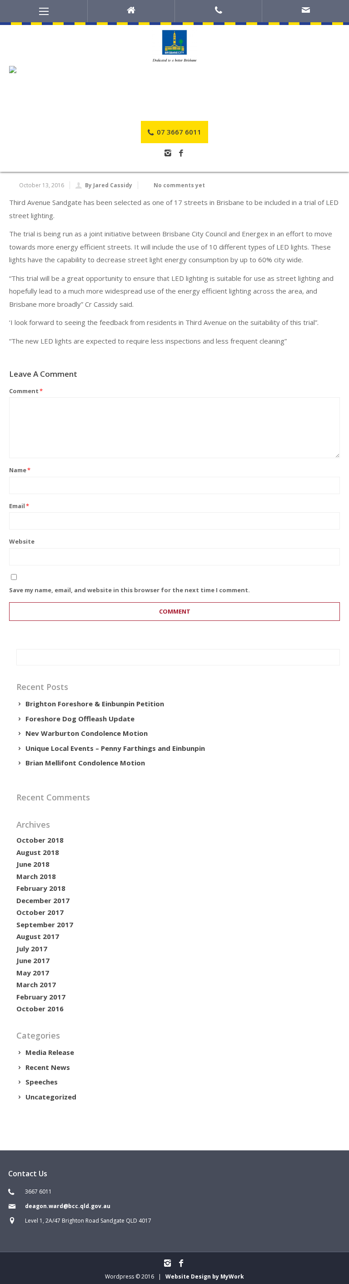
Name (19, 470)
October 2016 (40, 1008)
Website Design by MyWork (204, 1276)
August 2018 (37, 852)
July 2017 (31, 948)
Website (22, 541)
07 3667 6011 (178, 131)
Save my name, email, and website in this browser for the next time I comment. (129, 590)
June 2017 (33, 960)
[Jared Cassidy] (174, 69)
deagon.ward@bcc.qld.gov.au (67, 1206)
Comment (26, 391)
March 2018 (36, 876)
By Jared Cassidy (108, 185)
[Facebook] (181, 153)
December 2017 (43, 900)
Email (19, 506)
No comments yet (179, 185)
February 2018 (40, 888)
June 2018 (33, 864)
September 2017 (44, 924)
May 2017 (32, 972)
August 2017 (37, 936)
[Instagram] (167, 153)
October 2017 (40, 912)
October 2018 (40, 839)
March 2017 (36, 984)
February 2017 (40, 996)
